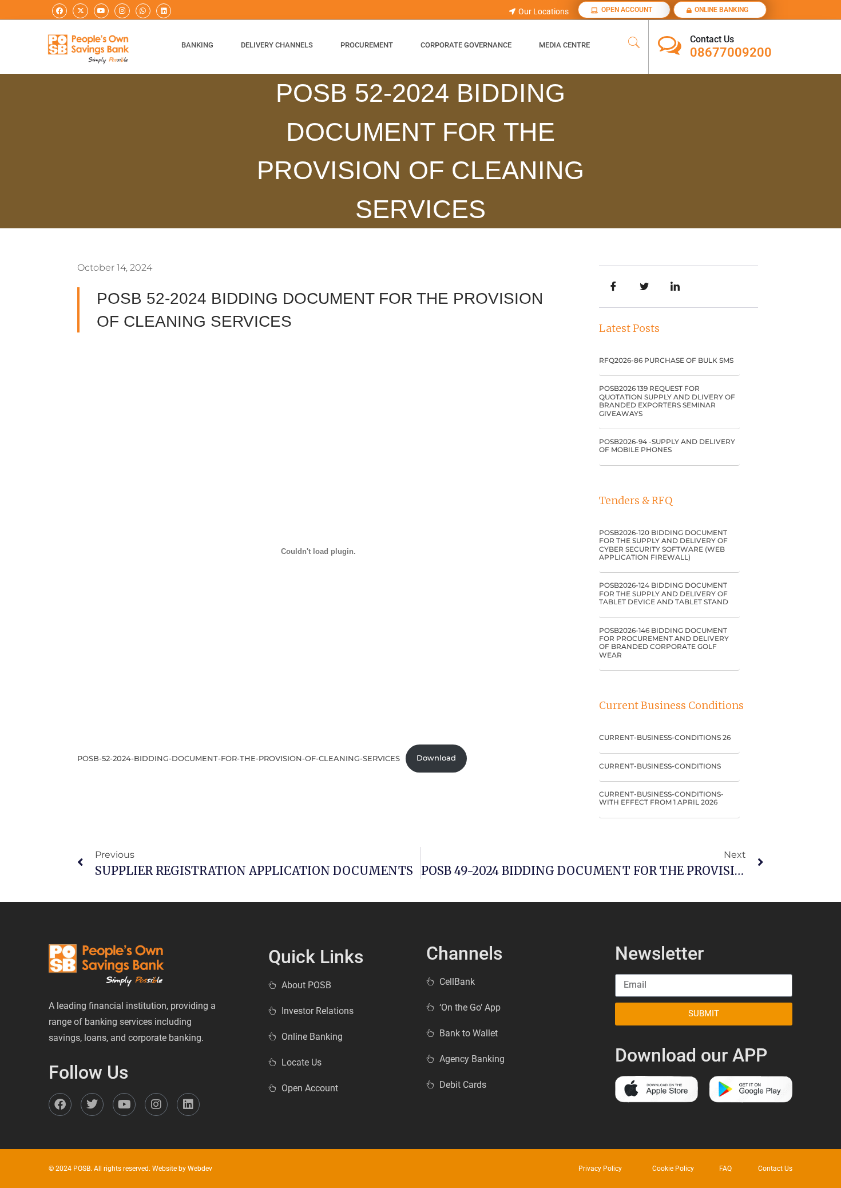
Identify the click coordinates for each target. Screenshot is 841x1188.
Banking (197, 45)
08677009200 (731, 52)
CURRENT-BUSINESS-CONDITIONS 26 (665, 737)
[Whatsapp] (143, 10)
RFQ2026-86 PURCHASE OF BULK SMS (666, 360)
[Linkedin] (163, 10)
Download (436, 758)
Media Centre (564, 45)
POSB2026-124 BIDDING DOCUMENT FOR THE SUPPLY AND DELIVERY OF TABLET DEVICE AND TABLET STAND (663, 593)
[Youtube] (101, 10)
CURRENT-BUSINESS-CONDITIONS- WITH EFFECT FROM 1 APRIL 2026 (661, 798)
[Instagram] (121, 10)
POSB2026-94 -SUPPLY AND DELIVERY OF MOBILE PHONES (667, 445)
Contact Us (712, 39)
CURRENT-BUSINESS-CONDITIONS (660, 766)
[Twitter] (92, 1104)
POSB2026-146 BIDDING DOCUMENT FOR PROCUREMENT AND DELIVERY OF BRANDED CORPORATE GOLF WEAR (664, 642)
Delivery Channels (277, 45)
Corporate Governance (465, 45)
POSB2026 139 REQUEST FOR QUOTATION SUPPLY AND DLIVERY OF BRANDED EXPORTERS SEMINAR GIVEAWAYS (667, 400)
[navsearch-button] (633, 43)
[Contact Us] (669, 45)
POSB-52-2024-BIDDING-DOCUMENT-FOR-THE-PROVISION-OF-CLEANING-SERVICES (238, 758)
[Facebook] (59, 10)
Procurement (366, 45)
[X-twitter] (80, 10)
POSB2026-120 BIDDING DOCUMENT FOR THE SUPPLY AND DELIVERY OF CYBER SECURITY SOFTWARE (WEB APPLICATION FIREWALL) (663, 544)
